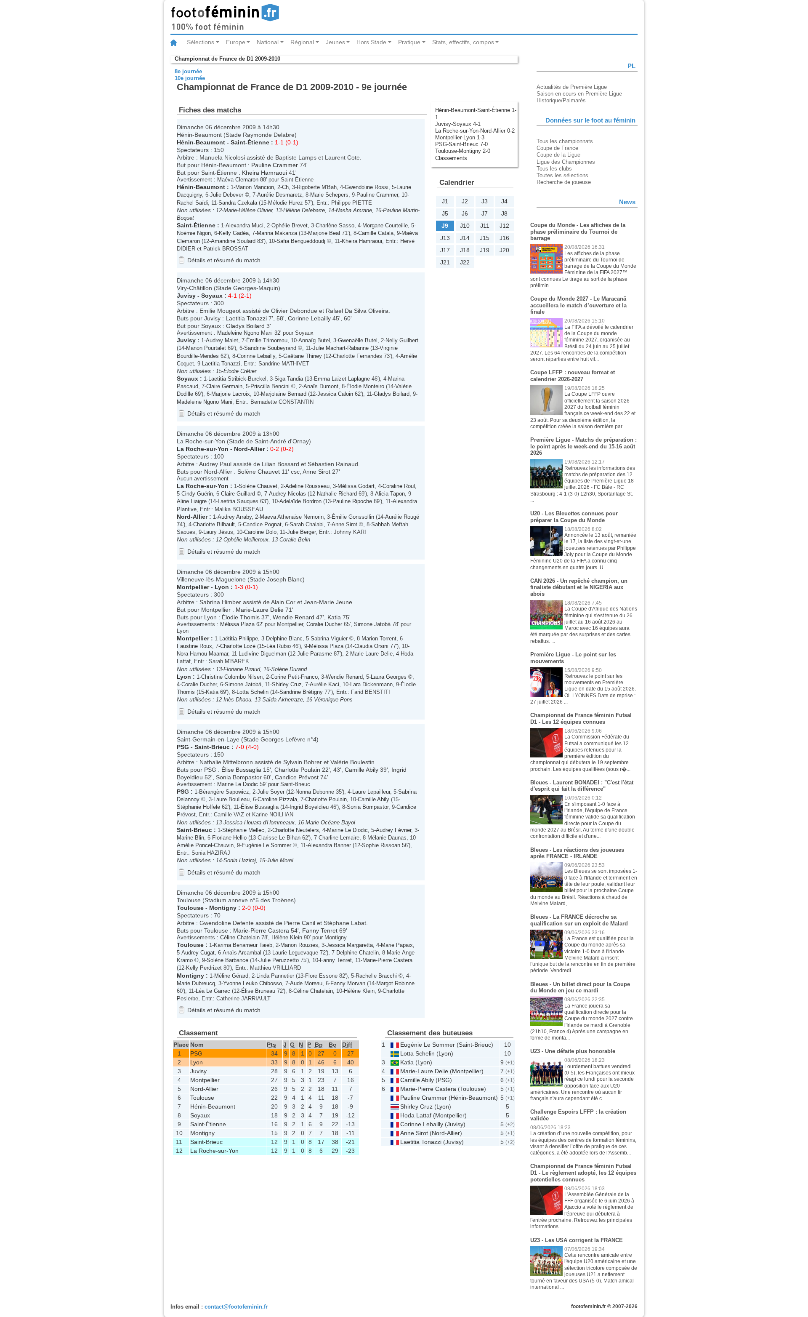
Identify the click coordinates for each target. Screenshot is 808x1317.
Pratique (409, 42)
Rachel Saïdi (192, 203)
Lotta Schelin (252, 692)
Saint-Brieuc (212, 747)
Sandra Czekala (237, 203)
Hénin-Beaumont (201, 142)
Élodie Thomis (241, 617)
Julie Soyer (270, 792)
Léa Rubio (278, 646)
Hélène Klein (286, 937)
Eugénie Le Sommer (266, 845)
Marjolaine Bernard (283, 394)
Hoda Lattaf (415, 1115)
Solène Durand (289, 669)
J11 (484, 225)
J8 (504, 213)
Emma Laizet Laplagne (342, 379)
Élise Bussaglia (241, 769)
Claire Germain (224, 386)
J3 (484, 201)
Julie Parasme (314, 654)
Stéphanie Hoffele (198, 807)
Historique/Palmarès (561, 100)
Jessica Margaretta (349, 945)
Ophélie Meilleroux (245, 539)
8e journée (188, 71)
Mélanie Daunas (387, 837)
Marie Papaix (397, 945)
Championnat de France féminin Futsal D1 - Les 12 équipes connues (581, 718)
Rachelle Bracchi (376, 976)
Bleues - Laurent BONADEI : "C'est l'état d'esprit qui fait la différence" (581, 785)
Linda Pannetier (275, 976)
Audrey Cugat (198, 952)
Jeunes (335, 42)
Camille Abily (361, 769)
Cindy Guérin (197, 494)
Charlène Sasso (335, 225)
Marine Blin (190, 837)
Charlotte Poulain (297, 769)
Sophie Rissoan (381, 845)
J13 (445, 238)
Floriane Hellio (229, 837)
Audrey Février (393, 830)
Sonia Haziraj (239, 860)
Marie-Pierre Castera (261, 930)
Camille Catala (375, 233)
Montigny (223, 907)
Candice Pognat (262, 524)
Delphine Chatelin (357, 952)
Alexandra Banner (329, 845)
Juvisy (186, 295)
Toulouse (190, 907)
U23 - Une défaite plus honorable (572, 1051)
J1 (445, 201)
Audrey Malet (222, 340)
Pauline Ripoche (352, 501)
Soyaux (212, 295)
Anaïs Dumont (320, 386)
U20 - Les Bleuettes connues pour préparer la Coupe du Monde (574, 516)
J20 (504, 250)
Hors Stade (371, 42)
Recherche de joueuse (564, 182)
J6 (465, 213)
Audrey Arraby (235, 517)
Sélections (200, 42)
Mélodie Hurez (285, 203)
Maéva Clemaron (237, 179)
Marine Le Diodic (237, 784)
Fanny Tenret (320, 930)
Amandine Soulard (233, 241)
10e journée (190, 78)
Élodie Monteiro (365, 386)
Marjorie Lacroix (230, 394)
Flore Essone (321, 976)
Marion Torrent (378, 638)
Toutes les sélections (562, 175)
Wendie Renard (293, 617)
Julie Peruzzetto (279, 960)
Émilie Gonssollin (353, 517)
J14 (465, 238)
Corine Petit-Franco (294, 677)
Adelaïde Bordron (300, 501)
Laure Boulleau (231, 799)
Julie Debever (226, 195)
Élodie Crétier (239, 371)
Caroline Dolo (260, 532)
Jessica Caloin (335, 394)
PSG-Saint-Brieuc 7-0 (461, 144)
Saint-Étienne (250, 142)
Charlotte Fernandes (357, 356)
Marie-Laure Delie (260, 609)
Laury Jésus (218, 532)
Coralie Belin (294, 539)
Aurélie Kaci (324, 684)
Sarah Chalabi (307, 524)
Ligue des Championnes (566, 162)
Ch (285, 187)
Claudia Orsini (371, 646)
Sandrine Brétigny (301, 692)
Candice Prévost (297, 777)
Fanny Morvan (347, 983)
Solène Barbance (227, 960)
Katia (334, 617)
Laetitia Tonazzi (246, 318)
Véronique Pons (333, 699)
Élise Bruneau (258, 991)
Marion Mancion (254, 187)
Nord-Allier (249, 448)
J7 (484, 213)
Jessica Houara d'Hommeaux (259, 822)
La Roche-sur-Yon (203, 448)
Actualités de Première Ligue (572, 87)
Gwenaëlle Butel (357, 340)
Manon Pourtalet (206, 348)
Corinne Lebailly (309, 318)
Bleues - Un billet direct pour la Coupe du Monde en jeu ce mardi (580, 987)
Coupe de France (557, 148)
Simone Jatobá (372, 624)
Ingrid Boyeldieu (309, 807)
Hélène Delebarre (304, 210)
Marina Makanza (277, 233)
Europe (235, 42)
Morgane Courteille (385, 225)
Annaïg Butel (314, 340)
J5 (445, 213)
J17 (445, 250)
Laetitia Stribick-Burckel (237, 379)
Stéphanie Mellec (243, 830)
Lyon (222, 587)
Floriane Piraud (241, 669)
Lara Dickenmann (371, 684)
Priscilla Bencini (270, 386)
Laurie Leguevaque (295, 952)
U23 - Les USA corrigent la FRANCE (576, 1240)
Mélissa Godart (356, 486)
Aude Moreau (306, 983)
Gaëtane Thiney (302, 356)
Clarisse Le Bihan (279, 837)
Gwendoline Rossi (366, 187)
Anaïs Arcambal (242, 952)
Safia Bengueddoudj (300, 241)
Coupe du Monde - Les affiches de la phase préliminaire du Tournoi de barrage (577, 231)
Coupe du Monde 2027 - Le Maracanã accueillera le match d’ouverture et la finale (578, 305)
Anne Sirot (316, 471)
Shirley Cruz (287, 684)
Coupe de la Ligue (558, 155)
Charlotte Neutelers (295, 830)
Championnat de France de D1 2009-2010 (227, 59)
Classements (451, 158)
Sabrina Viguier (329, 638)
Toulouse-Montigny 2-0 (462, 151)
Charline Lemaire (339, 837)
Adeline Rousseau (307, 486)
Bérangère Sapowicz (224, 792)
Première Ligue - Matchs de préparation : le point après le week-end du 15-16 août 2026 (583, 446)
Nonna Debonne (314, 792)
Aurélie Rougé (402, 517)
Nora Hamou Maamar (202, 654)
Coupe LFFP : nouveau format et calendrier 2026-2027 (572, 375)
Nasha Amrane (354, 210)
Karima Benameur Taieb (243, 945)
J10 (465, 225)
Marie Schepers (329, 195)
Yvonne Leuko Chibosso (252, 983)
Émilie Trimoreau (266, 340)
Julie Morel (280, 860)
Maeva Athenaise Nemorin (292, 517)
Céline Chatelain (240, 937)
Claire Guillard (238, 494)
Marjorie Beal (324, 233)
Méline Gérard (231, 976)
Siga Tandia (288, 379)
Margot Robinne (395, 983)
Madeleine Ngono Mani (245, 333)
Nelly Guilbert (401, 340)
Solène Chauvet (258, 471)
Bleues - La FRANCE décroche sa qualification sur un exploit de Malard (579, 920)
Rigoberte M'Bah (317, 187)
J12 (504, 225)
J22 (465, 262)
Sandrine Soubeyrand (270, 348)
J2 (465, 201)
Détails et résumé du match (223, 260)
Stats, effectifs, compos (463, 42)
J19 (484, 250)
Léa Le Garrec (213, 991)
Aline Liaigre (192, 501)
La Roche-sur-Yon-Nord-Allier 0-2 (475, 131)
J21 (445, 262)
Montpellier (193, 587)
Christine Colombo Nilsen (232, 677)
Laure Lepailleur (371, 792)
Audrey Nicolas (287, 494)
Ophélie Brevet (289, 225)
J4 (504, 201)
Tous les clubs (554, 168)
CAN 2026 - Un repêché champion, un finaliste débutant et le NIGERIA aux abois (578, 587)
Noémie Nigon (194, 233)
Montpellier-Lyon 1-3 (459, 137)
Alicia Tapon (390, 494)
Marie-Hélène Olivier (247, 210)
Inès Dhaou (237, 699)
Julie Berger (301, 532)
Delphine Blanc (284, 638)
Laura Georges (389, 677)
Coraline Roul (399, 486)
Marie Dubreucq (196, 983)
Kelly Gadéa (234, 233)
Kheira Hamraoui (264, 172)
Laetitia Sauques (238, 501)
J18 (465, 250)
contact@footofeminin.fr (236, 1307)
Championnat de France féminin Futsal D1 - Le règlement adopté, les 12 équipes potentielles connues (583, 1172)
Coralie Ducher (324, 624)
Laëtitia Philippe (238, 638)
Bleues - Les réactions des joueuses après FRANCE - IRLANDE (577, 853)
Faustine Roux (194, 646)
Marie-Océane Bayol (330, 822)
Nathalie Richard (337, 494)
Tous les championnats (565, 141)
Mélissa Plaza (237, 624)
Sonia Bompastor (239, 777)
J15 (484, 238)
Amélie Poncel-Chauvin (205, 845)
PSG (183, 747)
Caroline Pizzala (277, 799)
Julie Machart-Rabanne (341, 348)
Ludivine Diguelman (262, 654)
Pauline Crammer (274, 165)
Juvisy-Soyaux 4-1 (458, 124)
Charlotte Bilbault (214, 524)
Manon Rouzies (299, 945)
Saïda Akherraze (282, 699)
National (268, 42)
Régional (302, 42)
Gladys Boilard (245, 326)
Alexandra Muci (244, 225)
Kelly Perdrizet (204, 968)
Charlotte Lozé (237, 646)
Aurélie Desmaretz (279, 195)
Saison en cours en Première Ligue (579, 94)
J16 (504, 238)
